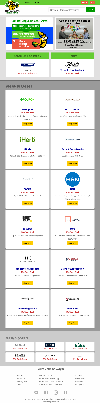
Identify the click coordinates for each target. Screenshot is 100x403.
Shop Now (27, 124)
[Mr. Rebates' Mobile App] (65, 392)
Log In (84, 2)
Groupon (27, 109)
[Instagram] (56, 392)
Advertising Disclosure (51, 402)
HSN (72, 189)
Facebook (79, 381)
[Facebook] (46, 392)
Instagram (79, 384)
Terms (19, 384)
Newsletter (80, 378)
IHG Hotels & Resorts (27, 269)
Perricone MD (72, 109)
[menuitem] (28, 2)
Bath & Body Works (73, 149)
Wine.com (72, 308)
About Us (21, 378)
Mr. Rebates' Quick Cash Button (52, 381)
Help (37, 2)
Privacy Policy (23, 381)
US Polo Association (72, 269)
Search (90, 10)
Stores (27, 2)
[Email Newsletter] (36, 392)
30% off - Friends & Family (72, 70)
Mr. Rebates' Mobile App (49, 378)
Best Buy (27, 229)
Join (92, 2)
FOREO (27, 189)
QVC (72, 229)
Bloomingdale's (27, 308)
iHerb (27, 149)
